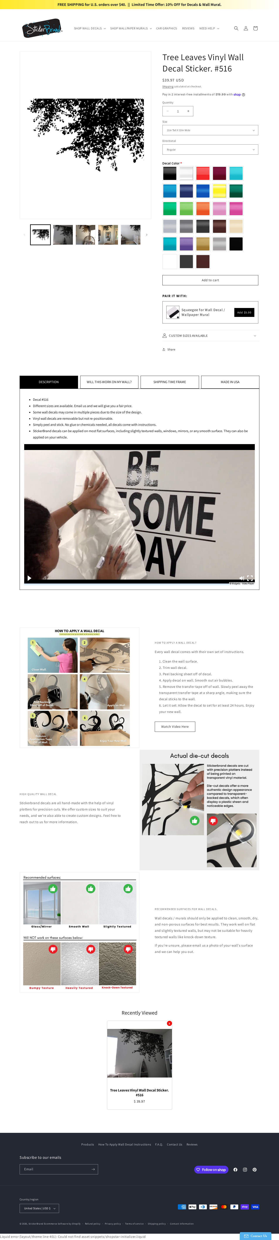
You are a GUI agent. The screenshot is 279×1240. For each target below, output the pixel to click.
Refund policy (92, 1223)
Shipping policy (157, 1223)
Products (87, 1144)
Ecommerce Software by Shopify (62, 1223)
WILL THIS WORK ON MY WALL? (109, 382)
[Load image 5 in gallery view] (131, 235)
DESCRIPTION (49, 382)
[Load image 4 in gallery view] (108, 235)
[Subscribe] (93, 1169)
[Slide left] (24, 235)
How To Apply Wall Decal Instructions (124, 1144)
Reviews (192, 1144)
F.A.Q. (159, 1144)
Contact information (182, 1223)
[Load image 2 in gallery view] (63, 235)
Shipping (168, 86)
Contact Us (174, 1144)
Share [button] (171, 349)
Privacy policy (113, 1223)
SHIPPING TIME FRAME (169, 382)
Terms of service (134, 1223)
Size (164, 121)
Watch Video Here (175, 726)
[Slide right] (146, 235)
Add (244, 312)
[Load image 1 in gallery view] (40, 235)
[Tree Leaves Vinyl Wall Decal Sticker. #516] (139, 1053)
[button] (89, 28)
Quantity (167, 102)
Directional (169, 141)
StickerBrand (36, 1223)
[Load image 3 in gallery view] (85, 235)
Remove (169, 1023)
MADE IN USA (230, 382)
